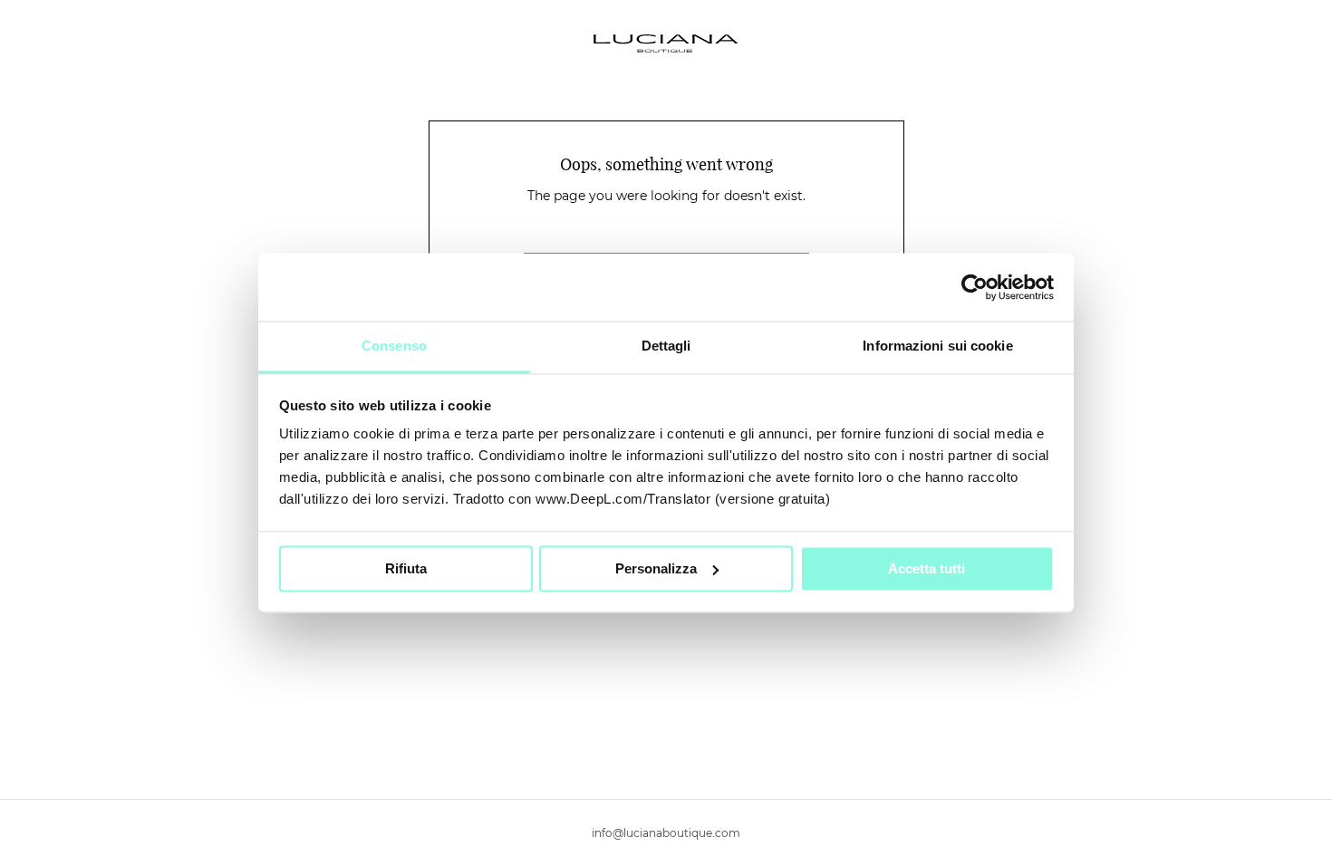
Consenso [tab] (394, 345)
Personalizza (656, 568)
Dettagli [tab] (666, 345)
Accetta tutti (926, 568)
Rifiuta (406, 568)
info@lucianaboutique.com (666, 833)
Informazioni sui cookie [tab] (937, 345)
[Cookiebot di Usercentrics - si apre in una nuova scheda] (974, 287)
